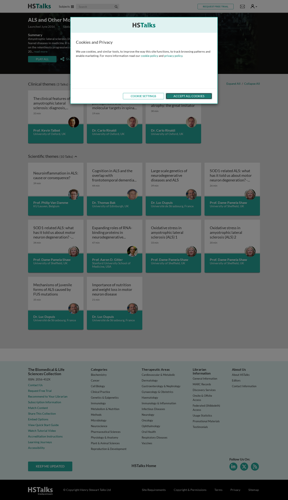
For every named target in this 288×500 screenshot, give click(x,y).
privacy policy (173, 55)
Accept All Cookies (189, 96)
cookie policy (149, 55)
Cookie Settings (143, 96)
